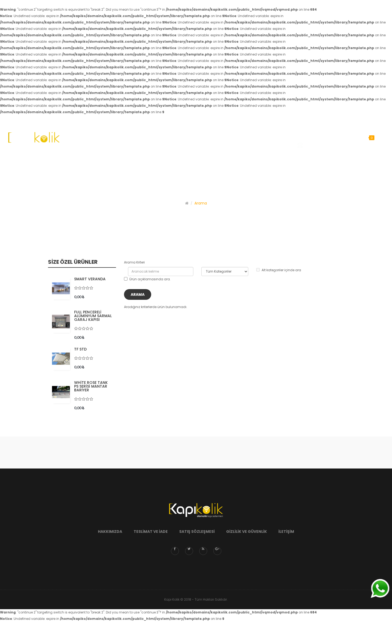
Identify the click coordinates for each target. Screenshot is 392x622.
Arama (200, 203)
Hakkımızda (110, 531)
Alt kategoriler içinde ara (281, 270)
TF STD (80, 349)
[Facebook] (175, 551)
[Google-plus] (217, 551)
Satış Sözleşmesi (197, 531)
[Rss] (203, 551)
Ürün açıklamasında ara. (150, 279)
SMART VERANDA (90, 279)
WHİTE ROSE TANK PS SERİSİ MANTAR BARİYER (91, 386)
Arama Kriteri (134, 262)
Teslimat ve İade (151, 531)
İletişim (286, 531)
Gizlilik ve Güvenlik (246, 531)
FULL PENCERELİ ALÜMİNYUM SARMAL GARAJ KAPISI (93, 315)
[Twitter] (189, 551)
